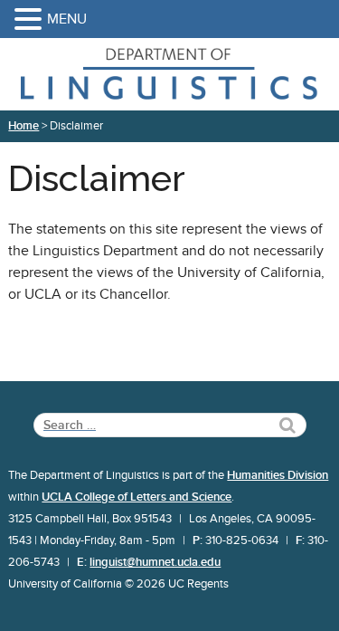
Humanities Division (277, 475)
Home (23, 126)
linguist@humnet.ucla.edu (155, 562)
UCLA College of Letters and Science (136, 497)
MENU (67, 19)
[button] (30, 20)
